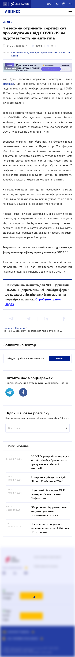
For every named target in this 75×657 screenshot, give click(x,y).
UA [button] (49, 3)
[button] (5, 4)
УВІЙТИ (59, 358)
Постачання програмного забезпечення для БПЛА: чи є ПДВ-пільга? (50, 527)
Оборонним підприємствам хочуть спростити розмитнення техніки (49, 511)
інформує (8, 83)
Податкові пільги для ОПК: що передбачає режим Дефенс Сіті (48, 494)
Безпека (7, 22)
